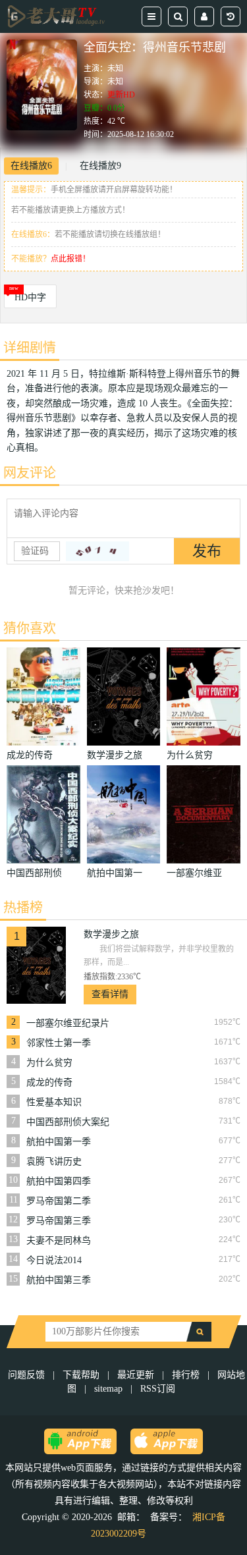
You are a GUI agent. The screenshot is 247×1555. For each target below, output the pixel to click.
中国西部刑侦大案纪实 (67, 1122)
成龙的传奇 (49, 1082)
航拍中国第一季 (58, 1142)
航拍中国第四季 (58, 1181)
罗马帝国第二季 (58, 1201)
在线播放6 (31, 166)
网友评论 (29, 473)
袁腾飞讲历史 (54, 1161)
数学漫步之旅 (111, 934)
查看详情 (110, 994)
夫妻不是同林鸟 (58, 1240)
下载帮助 (81, 1375)
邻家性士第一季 (58, 1043)
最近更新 (135, 1375)
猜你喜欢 (29, 628)
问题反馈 (27, 1375)
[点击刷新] (97, 551)
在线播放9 (100, 166)
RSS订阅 (157, 1389)
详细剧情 (29, 348)
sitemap (108, 1389)
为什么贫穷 (49, 1063)
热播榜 (23, 907)
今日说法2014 (54, 1260)
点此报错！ (70, 258)
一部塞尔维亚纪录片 (67, 1023)
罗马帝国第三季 (58, 1221)
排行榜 (186, 1375)
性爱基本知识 (54, 1102)
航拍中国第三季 (58, 1280)
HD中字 (30, 297)
